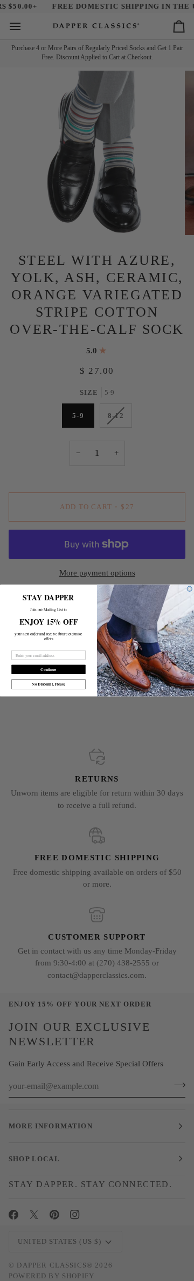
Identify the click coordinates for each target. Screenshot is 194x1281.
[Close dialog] (189, 588)
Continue (48, 670)
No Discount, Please (48, 684)
